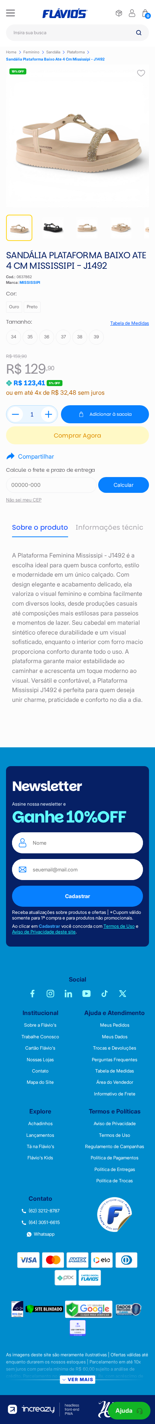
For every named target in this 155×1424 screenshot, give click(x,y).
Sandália (53, 52)
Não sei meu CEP (23, 500)
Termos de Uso (119, 926)
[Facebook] (32, 993)
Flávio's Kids (40, 1157)
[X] (122, 993)
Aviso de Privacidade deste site (44, 932)
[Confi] (78, 1328)
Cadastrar (77, 896)
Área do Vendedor (114, 1082)
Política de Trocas (114, 1180)
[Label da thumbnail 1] (53, 228)
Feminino (31, 52)
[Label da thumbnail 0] (19, 228)
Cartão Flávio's (40, 1048)
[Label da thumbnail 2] (87, 228)
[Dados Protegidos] (129, 1309)
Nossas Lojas (40, 1059)
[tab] (40, 527)
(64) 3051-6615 (44, 1222)
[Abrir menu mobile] (10, 13)
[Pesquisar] (138, 32)
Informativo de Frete (114, 1094)
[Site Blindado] (44, 1309)
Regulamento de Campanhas (114, 1146)
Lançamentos (40, 1135)
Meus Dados (115, 1036)
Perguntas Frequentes (114, 1059)
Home (11, 52)
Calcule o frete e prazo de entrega (50, 470)
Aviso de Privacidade (115, 1123)
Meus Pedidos (114, 1025)
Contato (40, 1071)
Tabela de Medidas (129, 323)
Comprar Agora (77, 435)
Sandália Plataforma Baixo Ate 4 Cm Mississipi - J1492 (55, 59)
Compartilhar (36, 456)
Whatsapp (44, 1234)
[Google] (88, 1309)
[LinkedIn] (68, 993)
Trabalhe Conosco (40, 1036)
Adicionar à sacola (111, 414)
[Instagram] (50, 993)
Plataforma (76, 52)
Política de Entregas (114, 1169)
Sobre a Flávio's (40, 1025)
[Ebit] (17, 1309)
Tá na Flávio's (40, 1146)
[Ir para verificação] (119, 13)
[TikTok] (104, 993)
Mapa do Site (40, 1082)
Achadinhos (40, 1123)
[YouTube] (86, 993)
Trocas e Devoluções (114, 1048)
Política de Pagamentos (114, 1157)
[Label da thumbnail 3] (121, 228)
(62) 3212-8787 (44, 1210)
